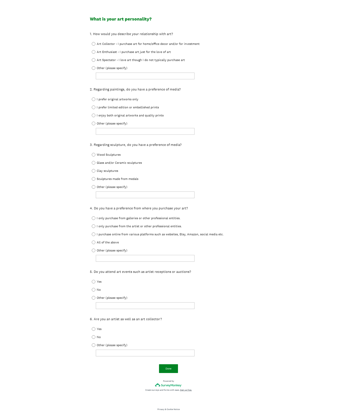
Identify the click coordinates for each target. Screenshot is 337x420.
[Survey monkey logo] (168, 385)
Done (168, 368)
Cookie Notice (173, 409)
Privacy (160, 409)
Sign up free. (186, 390)
